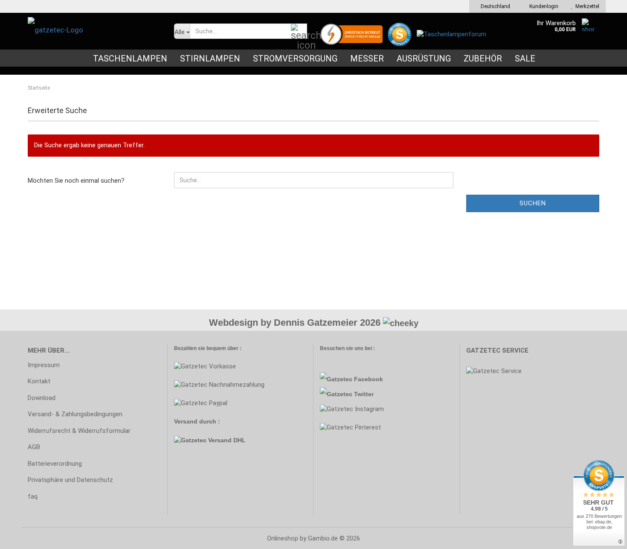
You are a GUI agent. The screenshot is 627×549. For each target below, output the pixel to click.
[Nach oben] (23, 536)
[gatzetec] (94, 30)
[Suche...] (299, 31)
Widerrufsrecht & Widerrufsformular (79, 431)
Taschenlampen (130, 58)
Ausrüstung (424, 58)
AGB (34, 447)
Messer (367, 58)
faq (33, 496)
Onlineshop (282, 538)
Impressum (44, 365)
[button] (493, 6)
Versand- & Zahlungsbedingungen (75, 414)
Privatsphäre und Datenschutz (70, 480)
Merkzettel (586, 6)
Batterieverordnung (55, 463)
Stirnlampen (210, 58)
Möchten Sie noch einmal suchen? (76, 180)
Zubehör (483, 58)
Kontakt (39, 381)
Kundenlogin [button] (542, 6)
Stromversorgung (295, 58)
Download (41, 398)
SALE (525, 58)
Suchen (533, 203)
